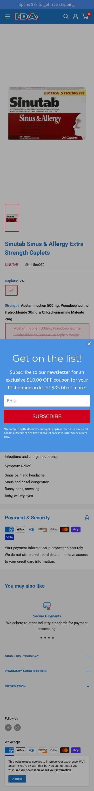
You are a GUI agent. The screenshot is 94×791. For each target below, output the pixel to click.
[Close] (89, 344)
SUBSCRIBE (47, 416)
